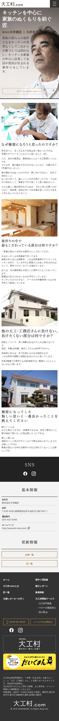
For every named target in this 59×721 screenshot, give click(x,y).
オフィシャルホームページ (29, 91)
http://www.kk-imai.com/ (14, 528)
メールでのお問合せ (43, 622)
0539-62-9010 (17, 622)
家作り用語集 (41, 579)
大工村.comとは (11, 586)
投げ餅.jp (43, 612)
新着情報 (39, 592)
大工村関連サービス (44, 598)
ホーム (6, 579)
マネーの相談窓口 (47, 607)
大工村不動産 (45, 603)
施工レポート (41, 586)
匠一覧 (29, 563)
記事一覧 (29, 554)
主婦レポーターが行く (13, 598)
